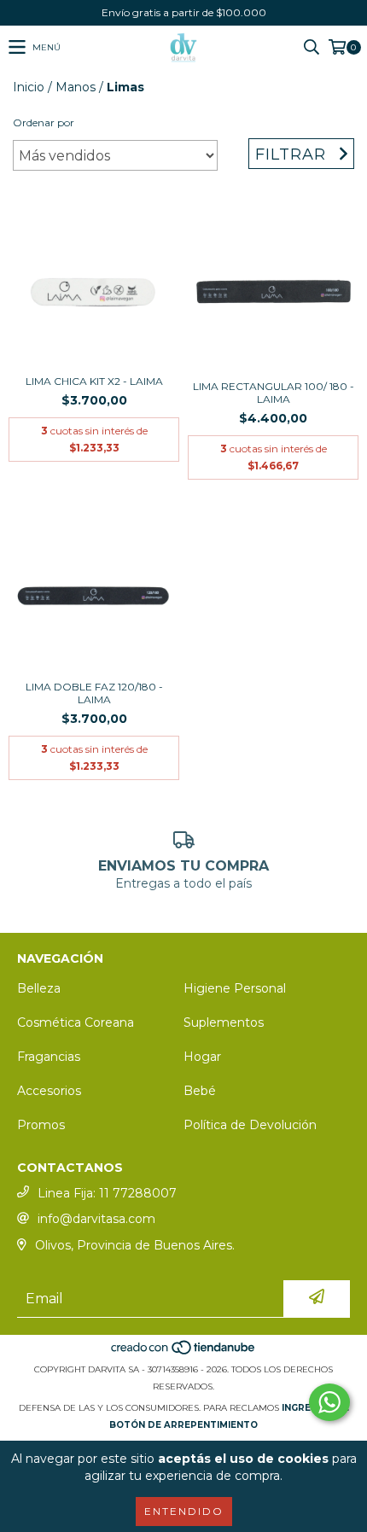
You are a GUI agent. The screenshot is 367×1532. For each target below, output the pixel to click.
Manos (75, 87)
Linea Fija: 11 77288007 (107, 1193)
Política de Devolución (250, 1125)
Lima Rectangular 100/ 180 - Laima (273, 392)
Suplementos (224, 1022)
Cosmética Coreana (75, 1022)
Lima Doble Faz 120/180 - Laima (94, 693)
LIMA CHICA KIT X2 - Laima (94, 381)
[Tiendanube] (184, 1352)
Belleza (39, 988)
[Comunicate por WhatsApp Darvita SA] (329, 1402)
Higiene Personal (235, 988)
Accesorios (49, 1090)
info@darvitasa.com (96, 1218)
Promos (41, 1125)
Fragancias (48, 1056)
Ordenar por (43, 122)
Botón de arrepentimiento (183, 1424)
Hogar (202, 1056)
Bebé (200, 1090)
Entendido (184, 1511)
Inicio (28, 87)
